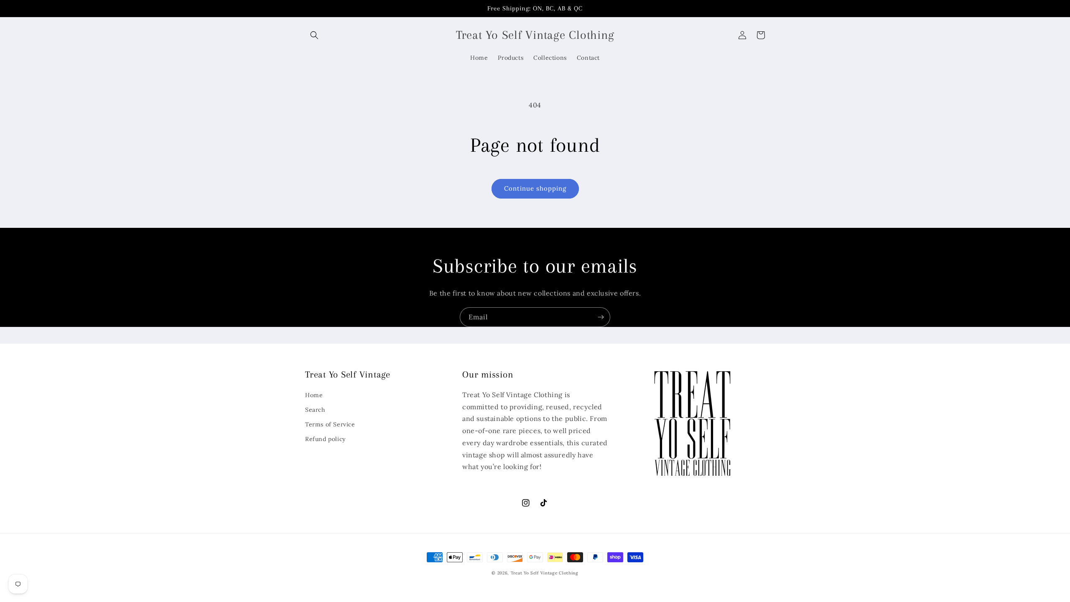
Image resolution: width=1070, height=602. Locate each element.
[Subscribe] (600, 317)
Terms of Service (330, 424)
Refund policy (325, 439)
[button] (314, 35)
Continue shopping (535, 188)
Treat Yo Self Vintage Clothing (544, 573)
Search (315, 409)
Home (314, 395)
